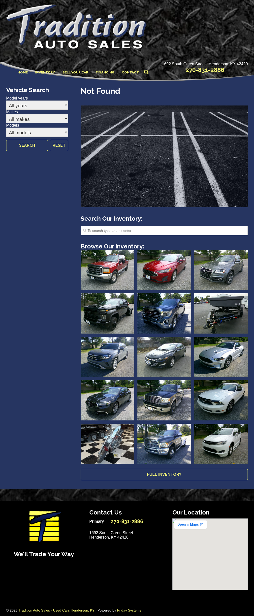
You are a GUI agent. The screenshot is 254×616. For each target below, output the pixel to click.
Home (23, 72)
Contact (130, 72)
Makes (12, 112)
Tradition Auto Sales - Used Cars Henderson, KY (57, 610)
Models (12, 125)
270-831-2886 (205, 69)
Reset (59, 145)
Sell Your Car (75, 72)
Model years (17, 98)
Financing (105, 72)
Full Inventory (164, 474)
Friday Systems (129, 610)
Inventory (45, 72)
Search (27, 145)
